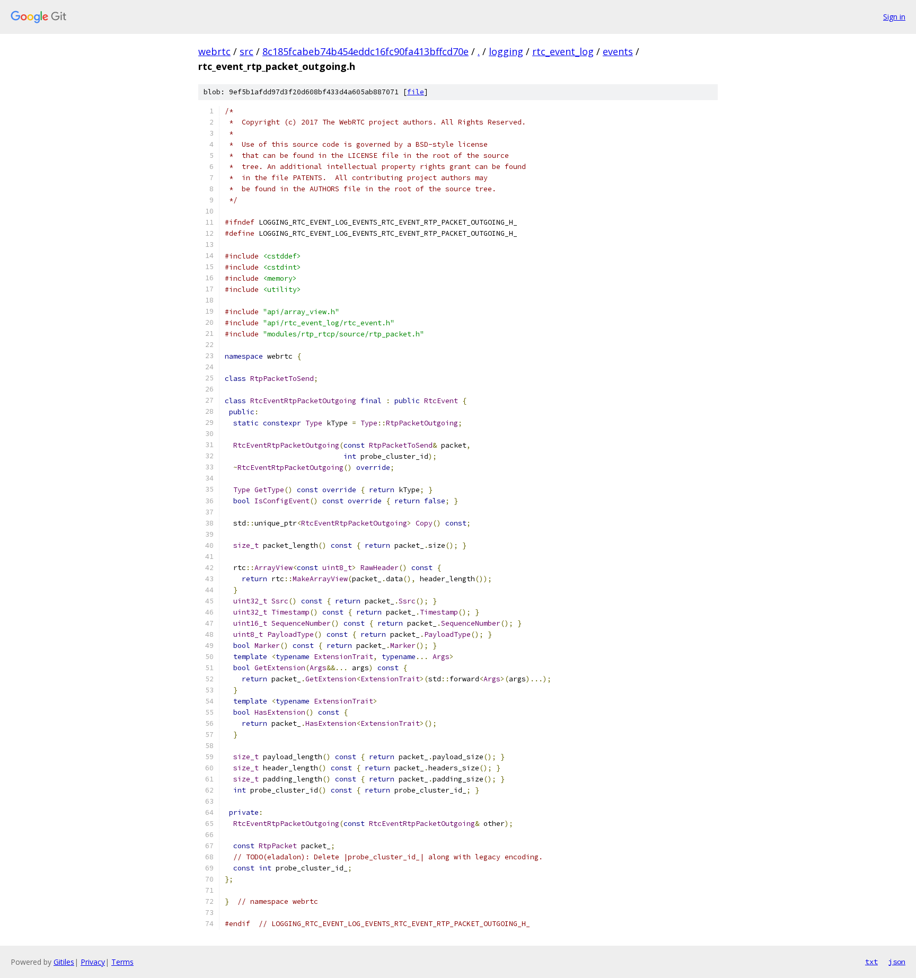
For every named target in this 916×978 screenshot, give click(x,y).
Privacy (93, 962)
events (618, 51)
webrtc (214, 51)
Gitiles (64, 962)
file (415, 91)
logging (506, 51)
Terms (122, 962)
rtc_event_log (563, 51)
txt (871, 961)
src (246, 51)
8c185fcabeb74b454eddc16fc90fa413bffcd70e (365, 51)
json (896, 961)
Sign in (894, 17)
